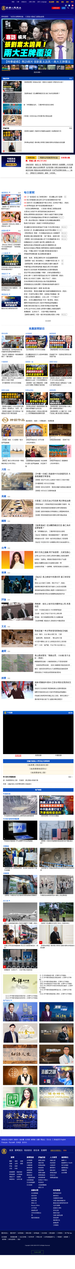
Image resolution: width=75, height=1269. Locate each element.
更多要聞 (48, 321)
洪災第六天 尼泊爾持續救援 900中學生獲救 (40, 230)
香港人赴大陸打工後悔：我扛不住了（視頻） (40, 278)
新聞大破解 (5, 390)
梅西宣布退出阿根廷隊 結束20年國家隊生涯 (40, 245)
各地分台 (24, 2)
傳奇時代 (55, 164)
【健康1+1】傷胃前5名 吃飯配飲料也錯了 (10, 207)
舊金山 (43, 1139)
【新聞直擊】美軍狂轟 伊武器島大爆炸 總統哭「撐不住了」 (41, 264)
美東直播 (18, 755)
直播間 (44, 1150)
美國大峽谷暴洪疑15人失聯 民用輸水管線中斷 (41, 306)
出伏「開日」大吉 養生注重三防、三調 (48, 634)
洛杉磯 (21, 1139)
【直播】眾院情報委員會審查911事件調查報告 (51, 508)
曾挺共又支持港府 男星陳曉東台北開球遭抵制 (41, 270)
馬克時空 (41, 1182)
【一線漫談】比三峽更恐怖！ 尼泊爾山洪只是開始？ (44, 197)
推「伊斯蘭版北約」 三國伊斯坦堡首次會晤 (39, 105)
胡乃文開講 (64, 1165)
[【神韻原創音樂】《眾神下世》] (60, 436)
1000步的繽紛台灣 (36, 1214)
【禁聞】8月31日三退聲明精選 (45, 491)
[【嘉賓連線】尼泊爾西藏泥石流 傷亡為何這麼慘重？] (12, 102)
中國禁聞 (4, 362)
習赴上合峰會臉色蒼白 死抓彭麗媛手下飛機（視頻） (21, 923)
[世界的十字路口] (56, 1042)
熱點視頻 (6, 78)
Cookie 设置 (37, 1252)
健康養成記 (64, 1167)
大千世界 (34, 1208)
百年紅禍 (56, 1210)
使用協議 (36, 1233)
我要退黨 (31, 158)
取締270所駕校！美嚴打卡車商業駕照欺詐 (39, 223)
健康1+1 (64, 1160)
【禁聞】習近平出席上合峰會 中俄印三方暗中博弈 (52, 480)
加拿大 (16, 1139)
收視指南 (21, 1233)
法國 (38, 1139)
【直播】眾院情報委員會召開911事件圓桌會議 (51, 515)
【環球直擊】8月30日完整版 (49, 816)
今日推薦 (19, 1174)
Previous (4, 40)
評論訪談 (6, 128)
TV (64, 8)
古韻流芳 (52, 1165)
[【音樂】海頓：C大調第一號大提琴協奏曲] (12, 436)
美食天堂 (34, 1200)
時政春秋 (41, 1167)
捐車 (67, 2)
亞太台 (49, 1139)
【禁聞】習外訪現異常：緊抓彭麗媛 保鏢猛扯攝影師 (53, 487)
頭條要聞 (12, 1172)
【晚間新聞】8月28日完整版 (59, 349)
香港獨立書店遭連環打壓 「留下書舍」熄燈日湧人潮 (41, 236)
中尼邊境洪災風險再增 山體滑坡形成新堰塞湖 (19, 816)
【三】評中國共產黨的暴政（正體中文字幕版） (54, 981)
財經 (16, 1166)
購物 (72, 2)
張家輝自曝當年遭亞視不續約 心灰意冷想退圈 (50, 586)
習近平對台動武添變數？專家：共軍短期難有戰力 (42, 273)
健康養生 (4, 193)
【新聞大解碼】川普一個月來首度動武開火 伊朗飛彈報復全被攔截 (41, 315)
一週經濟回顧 (31, 1177)
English (63, 1139)
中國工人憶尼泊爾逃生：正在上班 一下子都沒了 (41, 297)
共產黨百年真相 (58, 1198)
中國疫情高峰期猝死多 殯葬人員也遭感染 (53, 895)
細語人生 (38, 164)
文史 (3, 626)
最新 (35, 421)
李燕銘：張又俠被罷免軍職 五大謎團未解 (49, 617)
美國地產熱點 (54, 1177)
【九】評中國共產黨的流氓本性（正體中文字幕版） (22, 998)
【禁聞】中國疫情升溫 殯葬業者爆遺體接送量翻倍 (20, 895)
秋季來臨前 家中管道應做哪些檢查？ (40, 206)
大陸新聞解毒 (42, 1185)
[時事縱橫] (20, 1021)
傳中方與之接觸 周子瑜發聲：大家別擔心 (52, 552)
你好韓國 (34, 1198)
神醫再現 (64, 1170)
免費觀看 (51, 421)
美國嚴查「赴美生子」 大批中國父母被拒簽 (40, 312)
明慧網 (60, 1237)
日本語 (18, 1142)
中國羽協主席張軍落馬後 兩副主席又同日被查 (41, 267)
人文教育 (4, 253)
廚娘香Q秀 (34, 1210)
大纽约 (10, 1139)
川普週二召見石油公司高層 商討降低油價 (38, 116)
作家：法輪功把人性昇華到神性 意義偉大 (17, 784)
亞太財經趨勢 (31, 1182)
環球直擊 (4, 333)
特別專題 (56, 1190)
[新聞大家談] (56, 1021)
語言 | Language (42, 2)
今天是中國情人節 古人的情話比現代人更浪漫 (50, 641)
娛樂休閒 (4, 231)
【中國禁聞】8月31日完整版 (11, 383)
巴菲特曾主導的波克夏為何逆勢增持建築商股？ (11, 268)
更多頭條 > (37, 72)
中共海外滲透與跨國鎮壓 (11, 819)
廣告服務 (52, 1233)
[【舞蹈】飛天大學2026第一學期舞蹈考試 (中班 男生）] (12, 457)
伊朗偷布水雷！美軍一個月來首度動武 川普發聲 (51, 538)
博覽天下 (4, 274)
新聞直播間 (56, 8)
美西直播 (38, 755)
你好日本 (34, 1195)
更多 (70, 78)
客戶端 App (68, 1233)
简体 (34, 2)
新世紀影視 (11, 1239)
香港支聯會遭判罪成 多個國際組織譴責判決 (50, 594)
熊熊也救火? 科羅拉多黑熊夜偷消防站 (48, 672)
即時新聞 (12, 1174)
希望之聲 (39, 1237)
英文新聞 (51, 2)
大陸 (3, 469)
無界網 (4, 1239)
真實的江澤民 (57, 1208)
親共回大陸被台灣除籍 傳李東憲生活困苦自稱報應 (42, 248)
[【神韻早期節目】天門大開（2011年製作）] (36, 436)
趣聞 (3, 651)
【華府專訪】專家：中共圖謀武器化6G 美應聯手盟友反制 (42, 233)
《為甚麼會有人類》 (38, 773)
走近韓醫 (64, 1172)
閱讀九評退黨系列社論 (49, 158)
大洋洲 (27, 1139)
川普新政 (6, 846)
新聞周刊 (29, 1172)
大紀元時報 (22, 1237)
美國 (3, 496)
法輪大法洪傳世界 (39, 167)
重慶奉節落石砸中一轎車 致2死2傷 (37, 288)
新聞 (12, 1157)
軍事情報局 (41, 1175)
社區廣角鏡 (30, 1180)
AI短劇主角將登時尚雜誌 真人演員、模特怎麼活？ (52, 696)
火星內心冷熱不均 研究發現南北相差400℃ (39, 211)
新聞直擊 (53, 390)
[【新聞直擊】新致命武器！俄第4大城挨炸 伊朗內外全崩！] (12, 91)
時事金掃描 (29, 390)
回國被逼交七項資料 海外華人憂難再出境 (39, 242)
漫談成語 (52, 1170)
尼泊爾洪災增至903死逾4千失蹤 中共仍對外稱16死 (42, 227)
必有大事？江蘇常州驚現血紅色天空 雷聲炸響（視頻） (44, 275)
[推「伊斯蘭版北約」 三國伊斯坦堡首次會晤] (12, 114)
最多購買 (29, 421)
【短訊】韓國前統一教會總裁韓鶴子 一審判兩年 (51, 535)
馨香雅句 (52, 1167)
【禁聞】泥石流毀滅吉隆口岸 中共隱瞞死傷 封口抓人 (42, 239)
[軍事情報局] (56, 1063)
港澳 (3, 572)
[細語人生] (20, 1063)
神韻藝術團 (13, 1237)
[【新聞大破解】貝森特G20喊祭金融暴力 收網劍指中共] (12, 140)
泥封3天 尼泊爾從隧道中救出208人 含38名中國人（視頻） (48, 203)
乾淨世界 (31, 1237)
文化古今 (52, 1175)
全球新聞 (28, 333)
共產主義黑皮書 (58, 1215)
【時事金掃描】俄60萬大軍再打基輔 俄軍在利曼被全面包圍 (44, 142)
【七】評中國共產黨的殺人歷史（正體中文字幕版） (56, 994)
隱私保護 (28, 1233)
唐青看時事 (41, 1177)
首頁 (11, 1150)
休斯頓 (33, 1139)
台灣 (3, 547)
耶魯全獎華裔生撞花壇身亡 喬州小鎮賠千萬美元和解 (43, 214)
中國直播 (58, 755)
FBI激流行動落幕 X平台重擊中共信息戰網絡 (18, 841)
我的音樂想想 (35, 1217)
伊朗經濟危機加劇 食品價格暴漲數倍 (37, 254)
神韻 (13, 2)
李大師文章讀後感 (9, 777)
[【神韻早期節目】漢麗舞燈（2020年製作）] (60, 457)
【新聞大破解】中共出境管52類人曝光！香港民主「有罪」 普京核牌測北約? (12, 408)
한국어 (24, 1142)
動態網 (66, 1237)
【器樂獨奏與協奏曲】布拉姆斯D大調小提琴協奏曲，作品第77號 (36, 463)
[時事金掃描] (20, 1042)
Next (72, 40)
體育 (21, 1163)
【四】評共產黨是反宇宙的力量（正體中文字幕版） (56, 983)
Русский (12, 1142)
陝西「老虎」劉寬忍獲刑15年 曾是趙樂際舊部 (41, 258)
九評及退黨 (50, 167)
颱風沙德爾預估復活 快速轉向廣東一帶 (48, 563)
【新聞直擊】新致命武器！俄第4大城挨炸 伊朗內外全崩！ (29, 16)
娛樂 (3, 678)
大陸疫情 (6, 873)
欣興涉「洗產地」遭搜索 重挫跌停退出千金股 (50, 559)
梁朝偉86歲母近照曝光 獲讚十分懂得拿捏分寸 (51, 590)
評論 (3, 599)
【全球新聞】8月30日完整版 (35, 349)
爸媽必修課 (53, 1172)
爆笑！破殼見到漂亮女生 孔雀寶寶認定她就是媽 (51, 669)
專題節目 (4, 294)
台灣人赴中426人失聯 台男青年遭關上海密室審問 (42, 309)
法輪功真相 (29, 164)
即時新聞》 (5, 16)
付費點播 (42, 421)
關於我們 (13, 1233)
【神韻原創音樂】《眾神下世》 (60, 440)
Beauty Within (35, 1205)
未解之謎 (52, 1160)
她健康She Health (66, 1163)
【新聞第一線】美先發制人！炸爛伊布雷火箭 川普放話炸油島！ (41, 261)
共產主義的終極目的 (61, 167)
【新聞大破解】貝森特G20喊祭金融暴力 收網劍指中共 (42, 131)
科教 (16, 1168)
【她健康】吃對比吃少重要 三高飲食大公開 (11, 225)
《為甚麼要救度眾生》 (38, 769)
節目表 (70, 713)
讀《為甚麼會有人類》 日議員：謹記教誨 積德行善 (20, 780)
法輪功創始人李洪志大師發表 (38, 761)
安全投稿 (44, 1233)
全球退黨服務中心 (49, 1237)
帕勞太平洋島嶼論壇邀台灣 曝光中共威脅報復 (41, 217)
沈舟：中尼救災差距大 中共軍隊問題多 (48, 610)
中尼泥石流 (6, 794)
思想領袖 (41, 1170)
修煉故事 (56, 1222)
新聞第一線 (29, 362)
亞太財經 (29, 1185)
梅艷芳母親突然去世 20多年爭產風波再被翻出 (41, 303)
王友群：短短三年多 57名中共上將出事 (48, 613)
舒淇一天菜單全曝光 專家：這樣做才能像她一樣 (41, 294)
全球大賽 (19, 1179)
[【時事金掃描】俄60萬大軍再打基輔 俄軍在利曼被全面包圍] (12, 151)
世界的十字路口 (43, 1180)
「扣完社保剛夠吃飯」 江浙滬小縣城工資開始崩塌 (42, 209)
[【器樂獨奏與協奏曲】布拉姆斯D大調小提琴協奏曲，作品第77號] (36, 457)
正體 (30, 2)
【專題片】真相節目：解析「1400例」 (42, 173)
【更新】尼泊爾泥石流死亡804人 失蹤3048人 (55, 923)
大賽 (18, 2)
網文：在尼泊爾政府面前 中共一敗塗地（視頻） (41, 300)
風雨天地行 (56, 1213)
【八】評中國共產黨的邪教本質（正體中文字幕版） (22, 996)
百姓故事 (56, 1217)
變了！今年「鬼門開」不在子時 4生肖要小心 (50, 645)
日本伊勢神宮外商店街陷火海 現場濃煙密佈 (40, 281)
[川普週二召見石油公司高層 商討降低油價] (12, 125)
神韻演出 (12, 1179)
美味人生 (34, 1203)
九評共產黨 (56, 1205)
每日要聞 (29, 192)
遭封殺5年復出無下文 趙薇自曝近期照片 (48, 699)
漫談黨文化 (56, 1220)
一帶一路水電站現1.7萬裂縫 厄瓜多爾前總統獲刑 (42, 220)
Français (4, 1142)
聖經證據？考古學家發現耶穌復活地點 (51, 631)
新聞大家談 (53, 362)
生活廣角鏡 (34, 1193)
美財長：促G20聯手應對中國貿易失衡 (37, 61)
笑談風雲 (52, 1163)
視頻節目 (28, 1150)
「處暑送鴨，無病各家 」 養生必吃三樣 (48, 638)
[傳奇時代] (56, 1106)
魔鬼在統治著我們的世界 (42, 170)
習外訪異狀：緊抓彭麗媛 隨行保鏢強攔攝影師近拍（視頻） (46, 291)
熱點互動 (41, 1163)
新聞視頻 (30, 1157)
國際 (3, 521)
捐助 (62, 2)
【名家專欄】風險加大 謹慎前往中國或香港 (50, 621)
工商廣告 (56, 1225)
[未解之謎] (56, 1084)
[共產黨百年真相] (20, 1084)
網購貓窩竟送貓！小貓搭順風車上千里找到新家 (51, 661)
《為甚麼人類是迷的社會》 (38, 765)
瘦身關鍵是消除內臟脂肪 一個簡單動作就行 (11, 289)
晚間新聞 (53, 333)
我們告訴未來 (46, 164)
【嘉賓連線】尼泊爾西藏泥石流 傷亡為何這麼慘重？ (42, 93)
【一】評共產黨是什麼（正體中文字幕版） (53, 975)
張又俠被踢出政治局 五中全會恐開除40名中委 (44, 200)
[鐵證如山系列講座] (20, 1128)
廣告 (57, 2)
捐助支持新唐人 (55, 1150)
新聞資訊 (19, 1150)
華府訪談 (29, 1175)
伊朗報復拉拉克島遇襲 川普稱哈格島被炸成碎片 (41, 284)
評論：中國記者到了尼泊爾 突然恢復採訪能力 (41, 251)
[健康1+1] (20, 1107)
